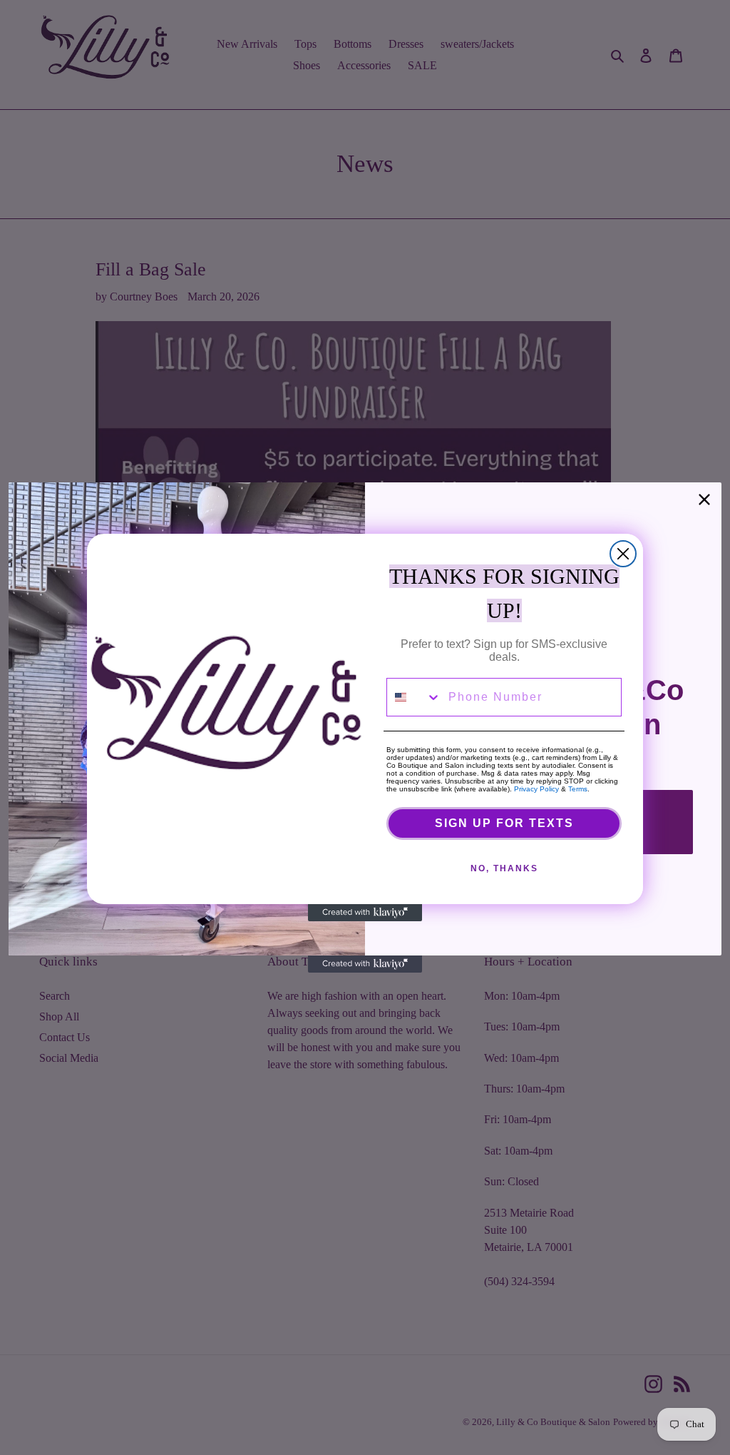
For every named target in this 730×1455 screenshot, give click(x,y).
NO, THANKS (504, 868)
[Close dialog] (623, 554)
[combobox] (414, 697)
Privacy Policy (536, 789)
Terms (577, 789)
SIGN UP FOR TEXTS (504, 823)
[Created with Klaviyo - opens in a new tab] (365, 912)
